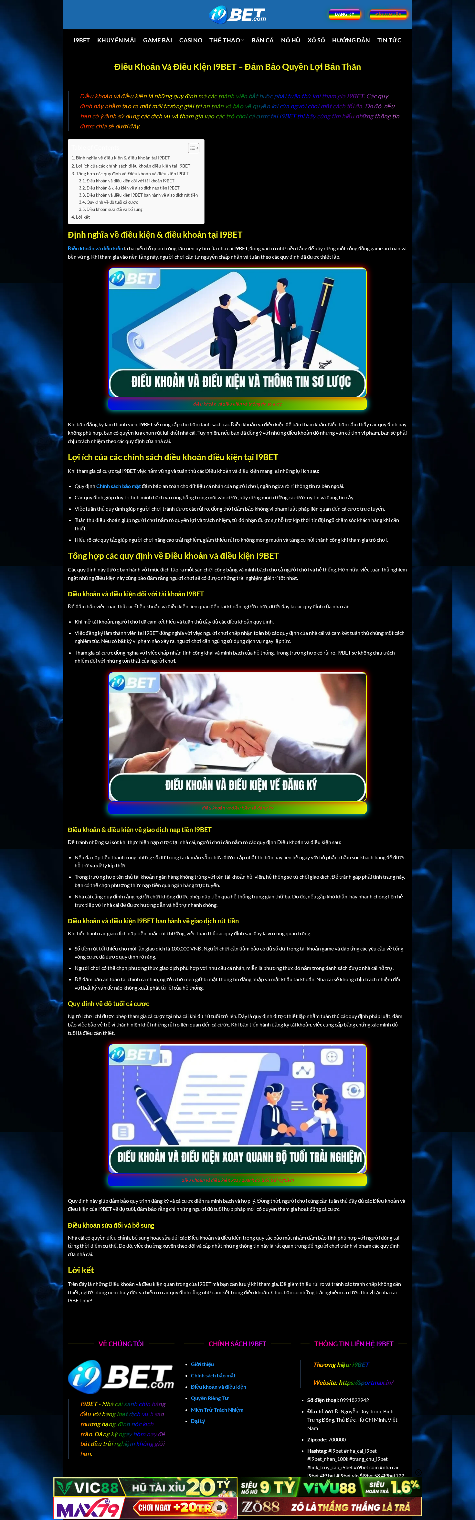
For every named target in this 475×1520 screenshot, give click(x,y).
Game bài (157, 40)
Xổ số (316, 40)
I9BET (82, 40)
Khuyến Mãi (116, 40)
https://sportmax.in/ (366, 1382)
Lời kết (83, 217)
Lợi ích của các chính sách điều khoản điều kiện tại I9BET (133, 165)
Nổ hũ (291, 40)
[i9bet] (237, 14)
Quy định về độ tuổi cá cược (112, 202)
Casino (190, 40)
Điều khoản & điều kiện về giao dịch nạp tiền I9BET (133, 187)
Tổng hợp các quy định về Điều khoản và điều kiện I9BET (132, 173)
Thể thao (224, 40)
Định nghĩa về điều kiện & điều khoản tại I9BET (123, 157)
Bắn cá (263, 40)
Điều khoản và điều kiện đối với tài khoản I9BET (130, 180)
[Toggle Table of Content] (190, 148)
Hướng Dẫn (351, 40)
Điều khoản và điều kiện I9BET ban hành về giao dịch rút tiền (142, 195)
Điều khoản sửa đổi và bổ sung (114, 209)
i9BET (359, 1364)
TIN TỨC (389, 40)
